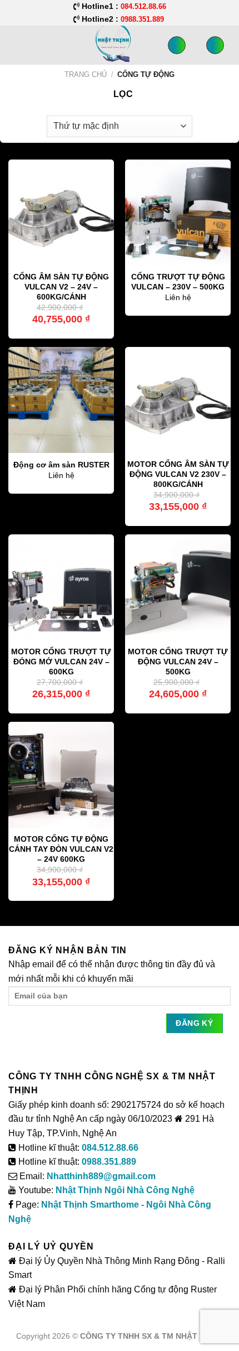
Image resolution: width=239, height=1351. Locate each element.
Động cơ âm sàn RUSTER (61, 465)
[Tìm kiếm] (177, 45)
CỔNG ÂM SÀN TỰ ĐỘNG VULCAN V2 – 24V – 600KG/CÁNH (61, 287)
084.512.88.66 (110, 1147)
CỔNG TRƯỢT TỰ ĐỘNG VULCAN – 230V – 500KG (178, 282)
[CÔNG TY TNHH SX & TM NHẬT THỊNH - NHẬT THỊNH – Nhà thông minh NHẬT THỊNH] (103, 42)
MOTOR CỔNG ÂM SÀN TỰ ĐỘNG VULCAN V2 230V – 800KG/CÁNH (178, 474)
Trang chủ (85, 74)
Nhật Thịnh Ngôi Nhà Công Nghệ (125, 1190)
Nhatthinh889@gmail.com (101, 1176)
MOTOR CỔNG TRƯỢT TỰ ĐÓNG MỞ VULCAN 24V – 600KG (61, 662)
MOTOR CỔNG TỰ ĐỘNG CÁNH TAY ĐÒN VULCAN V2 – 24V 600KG (61, 849)
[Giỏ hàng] (215, 45)
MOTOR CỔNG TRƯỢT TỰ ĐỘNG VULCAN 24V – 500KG (178, 662)
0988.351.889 (109, 1161)
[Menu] (15, 45)
